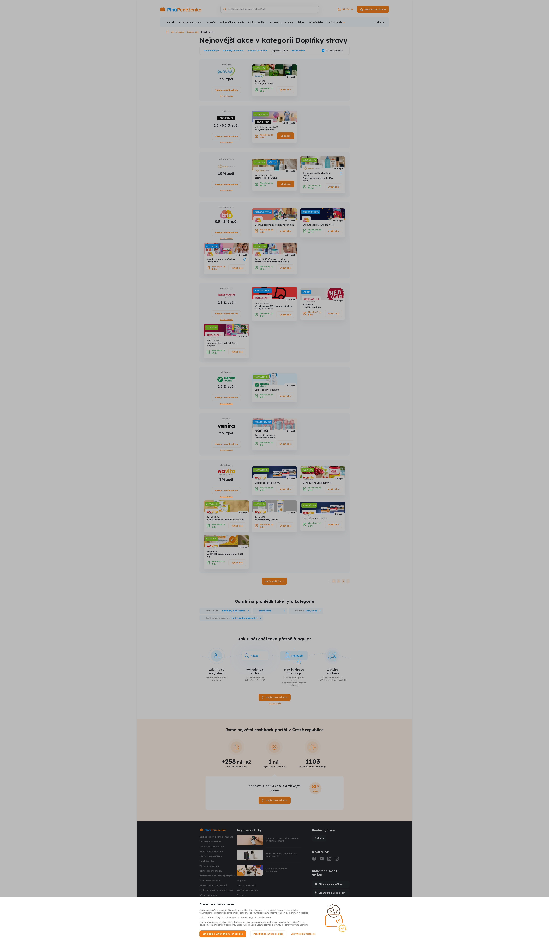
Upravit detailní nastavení (303, 934)
